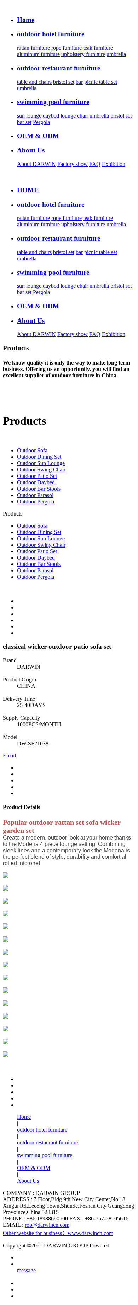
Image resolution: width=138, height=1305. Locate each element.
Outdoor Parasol (35, 495)
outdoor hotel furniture (42, 1130)
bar (79, 82)
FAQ (94, 164)
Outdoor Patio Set (37, 476)
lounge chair (74, 116)
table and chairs (34, 82)
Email (9, 756)
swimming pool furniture (44, 1155)
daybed (51, 116)
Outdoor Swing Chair (41, 470)
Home (24, 1117)
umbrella (116, 54)
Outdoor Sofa (32, 450)
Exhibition (113, 164)
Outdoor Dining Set (39, 457)
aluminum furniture (38, 54)
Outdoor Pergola (35, 501)
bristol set (63, 82)
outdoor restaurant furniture (47, 1142)
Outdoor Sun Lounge (41, 463)
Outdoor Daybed (36, 482)
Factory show (72, 164)
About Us (28, 1181)
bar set (24, 122)
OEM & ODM (33, 1168)
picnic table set (100, 82)
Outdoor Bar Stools (39, 489)
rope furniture (66, 48)
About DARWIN (36, 164)
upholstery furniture (83, 54)
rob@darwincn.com (47, 1225)
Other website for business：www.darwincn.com (58, 1233)
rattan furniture (33, 48)
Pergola (41, 122)
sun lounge (29, 116)
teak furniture (98, 48)
